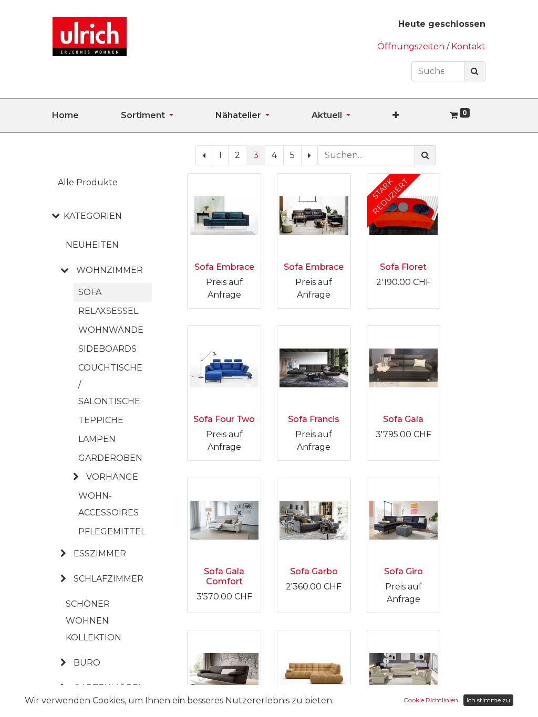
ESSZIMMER (100, 553)
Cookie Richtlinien (431, 700)
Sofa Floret (403, 267)
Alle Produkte (88, 182)
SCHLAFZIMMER (108, 579)
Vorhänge (112, 477)
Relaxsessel (108, 311)
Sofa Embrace (224, 267)
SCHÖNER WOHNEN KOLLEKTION (93, 620)
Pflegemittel (112, 531)
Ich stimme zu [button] (488, 700)
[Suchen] (474, 71)
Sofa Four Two (224, 419)
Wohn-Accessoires (108, 504)
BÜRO (87, 663)
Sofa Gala (403, 419)
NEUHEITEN (92, 245)
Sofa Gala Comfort (224, 576)
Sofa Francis (313, 419)
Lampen (97, 439)
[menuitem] (86, 115)
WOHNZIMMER (109, 270)
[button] (416, 115)
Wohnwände (110, 330)
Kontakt (468, 46)
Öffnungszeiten (412, 46)
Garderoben (110, 458)
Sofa (89, 292)
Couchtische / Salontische (110, 384)
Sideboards (107, 349)
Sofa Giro (403, 571)
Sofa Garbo (314, 571)
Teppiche (100, 420)
